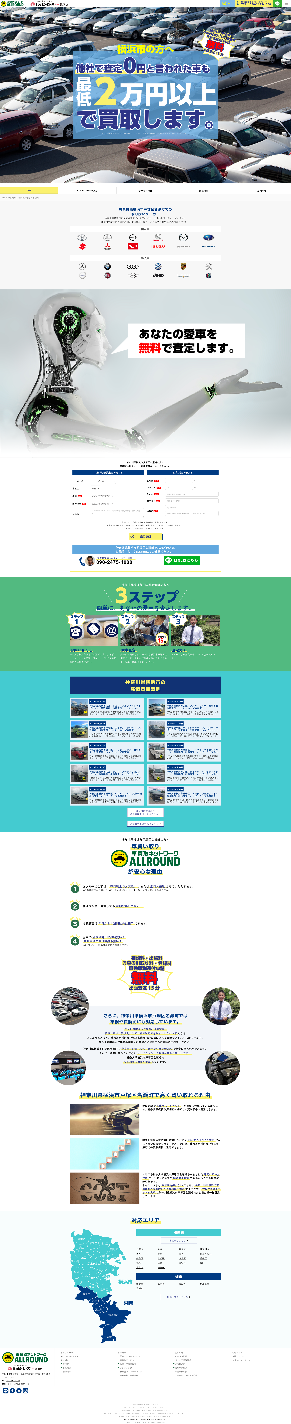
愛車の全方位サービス (130, 1356)
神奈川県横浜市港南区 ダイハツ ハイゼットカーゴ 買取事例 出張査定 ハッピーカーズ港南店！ (192, 752)
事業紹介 (122, 1352)
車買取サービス (127, 1360)
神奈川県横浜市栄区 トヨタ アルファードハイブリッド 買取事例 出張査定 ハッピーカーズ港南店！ (115, 708)
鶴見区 (182, 1249)
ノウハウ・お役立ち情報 (186, 1375)
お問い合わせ (238, 1356)
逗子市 (161, 1283)
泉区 (202, 1262)
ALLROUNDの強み (87, 190)
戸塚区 (139, 1249)
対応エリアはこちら (177, 1296)
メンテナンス (126, 1367)
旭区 (138, 1262)
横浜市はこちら (177, 1240)
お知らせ (262, 190)
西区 (138, 1253)
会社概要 (67, 1367)
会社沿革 (67, 1371)
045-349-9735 (13, 1380)
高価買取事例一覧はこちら (144, 823)
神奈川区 (204, 1249)
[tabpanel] (145, 95)
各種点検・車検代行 (129, 1375)
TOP (29, 190)
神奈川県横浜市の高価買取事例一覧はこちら (144, 812)
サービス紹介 (145, 190)
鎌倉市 (139, 1283)
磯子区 (139, 1258)
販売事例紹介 (181, 1371)
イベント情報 (181, 1356)
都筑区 (161, 1267)
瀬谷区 (182, 1262)
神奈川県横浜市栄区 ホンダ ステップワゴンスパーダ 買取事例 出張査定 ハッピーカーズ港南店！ (115, 774)
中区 (160, 1253)
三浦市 (139, 1288)
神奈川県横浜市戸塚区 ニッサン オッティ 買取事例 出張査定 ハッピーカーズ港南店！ (115, 729)
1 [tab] (145, 185)
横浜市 (127, 1419)
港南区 (203, 1258)
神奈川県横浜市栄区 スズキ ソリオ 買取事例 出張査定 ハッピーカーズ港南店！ (193, 707)
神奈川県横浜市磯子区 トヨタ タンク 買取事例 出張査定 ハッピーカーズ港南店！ (115, 751)
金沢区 (161, 1258)
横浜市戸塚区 (24, 197)
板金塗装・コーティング (131, 1371)
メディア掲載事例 (183, 1360)
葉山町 (182, 1283)
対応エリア (237, 1352)
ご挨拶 (66, 1363)
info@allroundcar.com (18, 1383)
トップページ (67, 1352)
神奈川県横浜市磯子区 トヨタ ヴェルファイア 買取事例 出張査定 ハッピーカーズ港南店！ (193, 795)
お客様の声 (180, 1363)
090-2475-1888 (114, 561)
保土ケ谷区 (206, 1253)
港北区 (182, 1258)
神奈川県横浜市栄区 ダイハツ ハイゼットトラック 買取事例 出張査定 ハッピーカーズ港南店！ (192, 774)
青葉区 (139, 1267)
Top (3, 197)
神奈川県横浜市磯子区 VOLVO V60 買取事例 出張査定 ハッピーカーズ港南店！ (116, 795)
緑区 (160, 1262)
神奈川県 (12, 197)
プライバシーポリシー (134, 528)
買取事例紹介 (181, 1367)
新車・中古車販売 (128, 1363)
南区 (181, 1253)
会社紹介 (203, 190)
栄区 (160, 1249)
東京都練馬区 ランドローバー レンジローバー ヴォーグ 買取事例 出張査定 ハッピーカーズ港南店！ (193, 730)
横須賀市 (204, 1283)
